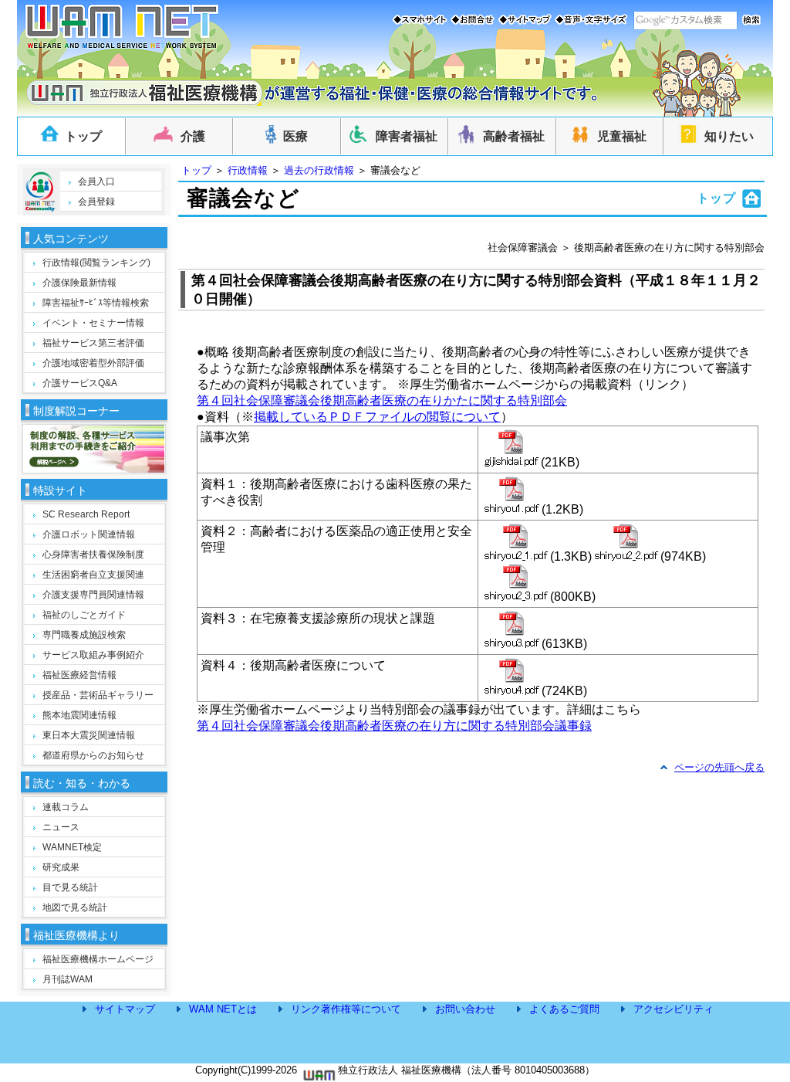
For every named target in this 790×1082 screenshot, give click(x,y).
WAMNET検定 (72, 847)
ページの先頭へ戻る (719, 767)
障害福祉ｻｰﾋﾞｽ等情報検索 (95, 302)
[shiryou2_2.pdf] (626, 542)
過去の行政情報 (319, 170)
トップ (196, 170)
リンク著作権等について (346, 1009)
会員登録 (96, 201)
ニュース (60, 827)
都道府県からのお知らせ (93, 755)
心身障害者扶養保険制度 (93, 554)
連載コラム (65, 807)
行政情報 (248, 170)
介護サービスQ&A (79, 383)
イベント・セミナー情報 (93, 322)
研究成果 (60, 867)
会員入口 (96, 181)
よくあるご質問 (564, 1009)
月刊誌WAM (67, 979)
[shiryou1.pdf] (511, 495)
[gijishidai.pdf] (511, 447)
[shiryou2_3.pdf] (515, 582)
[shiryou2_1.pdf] (515, 542)
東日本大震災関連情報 (88, 735)
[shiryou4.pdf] (511, 676)
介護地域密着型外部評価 (93, 363)
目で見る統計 (70, 887)
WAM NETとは (223, 1009)
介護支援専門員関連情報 (93, 594)
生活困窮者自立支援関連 (93, 574)
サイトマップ (125, 1009)
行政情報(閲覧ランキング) (96, 262)
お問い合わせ (465, 1009)
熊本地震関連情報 (79, 715)
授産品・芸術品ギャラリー (98, 695)
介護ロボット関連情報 (88, 534)
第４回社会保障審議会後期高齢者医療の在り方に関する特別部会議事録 (394, 725)
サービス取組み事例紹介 (93, 655)
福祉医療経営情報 (79, 675)
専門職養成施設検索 (84, 634)
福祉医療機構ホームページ (98, 959)
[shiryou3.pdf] (511, 629)
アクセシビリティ (673, 1009)
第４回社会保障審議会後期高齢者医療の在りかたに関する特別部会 (382, 400)
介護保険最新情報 (79, 282)
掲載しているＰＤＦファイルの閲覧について (377, 416)
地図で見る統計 (74, 907)
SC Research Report (86, 514)
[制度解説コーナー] (93, 468)
